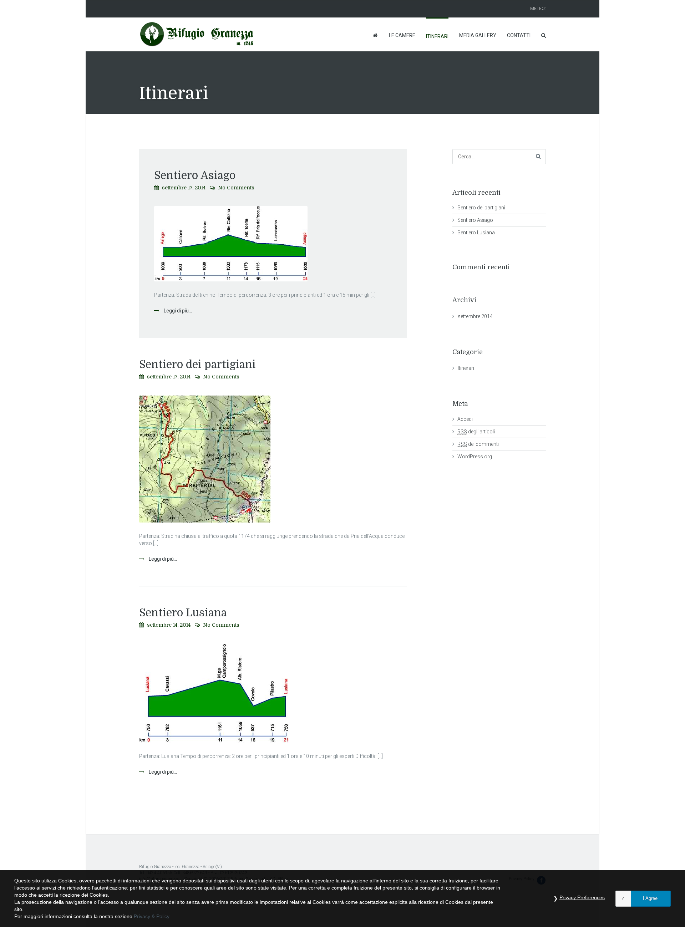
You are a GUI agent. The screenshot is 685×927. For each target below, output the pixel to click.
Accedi (465, 419)
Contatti (519, 35)
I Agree (650, 898)
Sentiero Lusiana (183, 613)
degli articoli (476, 431)
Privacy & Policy (151, 916)
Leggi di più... (177, 311)
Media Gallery (477, 35)
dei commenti (478, 444)
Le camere (402, 35)
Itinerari (437, 36)
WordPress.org (474, 456)
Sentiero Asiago (194, 175)
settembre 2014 (475, 316)
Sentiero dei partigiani (197, 364)
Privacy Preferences (582, 897)
